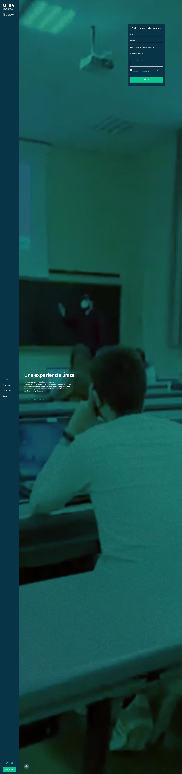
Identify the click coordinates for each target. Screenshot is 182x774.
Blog (5, 396)
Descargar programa (33, 399)
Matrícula (7, 390)
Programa (7, 385)
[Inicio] (8, 12)
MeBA (5, 380)
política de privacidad (138, 71)
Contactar (9, 769)
